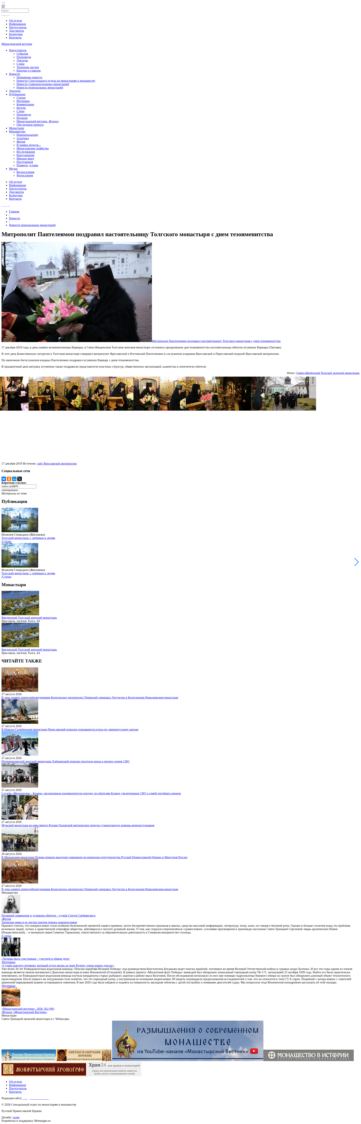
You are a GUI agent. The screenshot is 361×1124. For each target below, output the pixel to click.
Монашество (17, 131)
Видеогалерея (25, 172)
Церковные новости (29, 77)
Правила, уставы (27, 165)
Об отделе (15, 20)
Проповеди (24, 57)
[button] (356, 562)
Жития (21, 141)
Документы (16, 30)
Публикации (17, 94)
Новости (14, 74)
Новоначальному (27, 134)
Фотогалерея (25, 175)
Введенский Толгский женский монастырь (29, 617)
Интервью (23, 101)
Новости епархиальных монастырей (40, 87)
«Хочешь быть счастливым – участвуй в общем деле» (36, 958)
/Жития (6, 918)
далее (16, 1117)
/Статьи (6, 541)
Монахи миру (25, 158)
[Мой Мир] (14, 479)
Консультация (25, 155)
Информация (17, 24)
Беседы (21, 107)
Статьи (21, 97)
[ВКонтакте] (4, 479)
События (22, 53)
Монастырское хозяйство (33, 148)
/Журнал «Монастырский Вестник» (24, 1012)
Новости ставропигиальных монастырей (43, 84)
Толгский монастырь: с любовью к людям (28, 538)
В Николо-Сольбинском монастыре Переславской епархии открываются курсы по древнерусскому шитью (70, 729)
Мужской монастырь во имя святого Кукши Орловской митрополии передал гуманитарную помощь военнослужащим (78, 825)
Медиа (13, 168)
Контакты (15, 37)
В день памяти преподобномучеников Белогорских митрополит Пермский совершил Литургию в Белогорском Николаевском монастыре (90, 697)
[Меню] (3, 6)
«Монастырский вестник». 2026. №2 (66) (28, 1008)
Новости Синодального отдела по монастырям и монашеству (56, 80)
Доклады (22, 60)
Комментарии (25, 104)
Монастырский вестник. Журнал (38, 121)
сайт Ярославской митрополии (57, 463)
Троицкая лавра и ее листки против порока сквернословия (39, 922)
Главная (14, 211)
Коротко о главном (29, 70)
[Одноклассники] (9, 479)
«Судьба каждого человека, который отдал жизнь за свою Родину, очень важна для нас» (58, 965)
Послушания (25, 161)
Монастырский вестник (17, 43)
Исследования (26, 151)
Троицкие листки (28, 67)
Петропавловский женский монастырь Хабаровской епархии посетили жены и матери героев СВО (66, 761)
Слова (20, 63)
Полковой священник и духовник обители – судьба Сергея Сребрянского (49, 915)
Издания (22, 118)
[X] (19, 479)
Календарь (16, 34)
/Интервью (8, 962)
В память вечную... (29, 145)
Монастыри (16, 128)
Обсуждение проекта (30, 124)
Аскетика (23, 138)
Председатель (18, 27)
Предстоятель (18, 50)
